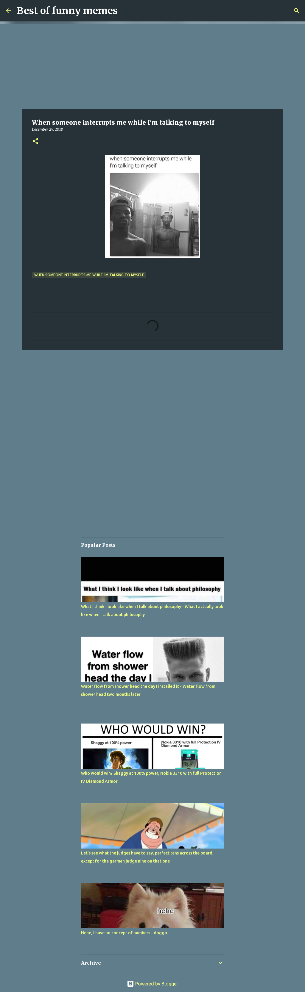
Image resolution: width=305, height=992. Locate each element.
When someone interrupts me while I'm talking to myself (89, 275)
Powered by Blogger (156, 983)
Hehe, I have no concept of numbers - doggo (124, 932)
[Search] (296, 11)
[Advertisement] (152, 65)
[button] (35, 142)
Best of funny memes (67, 11)
